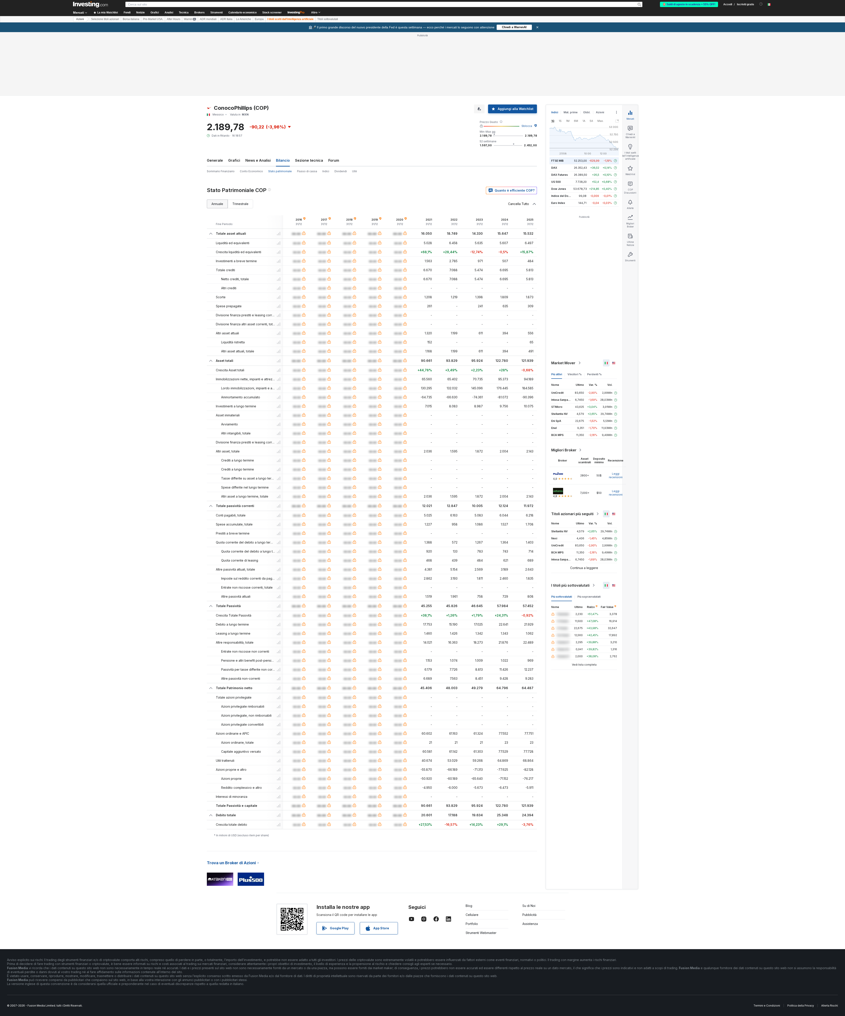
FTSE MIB (557, 160)
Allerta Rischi (829, 1005)
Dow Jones (558, 188)
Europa (259, 19)
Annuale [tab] (217, 204)
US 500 (556, 181)
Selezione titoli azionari (105, 19)
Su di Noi (528, 906)
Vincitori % (575, 374)
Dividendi (340, 171)
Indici (325, 171)
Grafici (234, 160)
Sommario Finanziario (221, 171)
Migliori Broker (564, 450)
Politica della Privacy (800, 1005)
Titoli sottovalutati (327, 19)
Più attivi (556, 374)
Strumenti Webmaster (481, 933)
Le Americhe (243, 19)
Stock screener (272, 12)
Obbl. (586, 112)
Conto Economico (251, 171)
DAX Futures (559, 174)
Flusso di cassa (307, 171)
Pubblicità (529, 915)
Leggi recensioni (616, 475)
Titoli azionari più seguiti (572, 514)
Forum (333, 160)
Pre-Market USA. (153, 19)
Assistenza (530, 924)
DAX (554, 167)
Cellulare (472, 915)
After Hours (173, 19)
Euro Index (558, 203)
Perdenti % (594, 374)
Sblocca (527, 126)
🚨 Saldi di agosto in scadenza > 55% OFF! (689, 4)
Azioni (80, 19)
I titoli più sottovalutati (570, 585)
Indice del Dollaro (562, 196)
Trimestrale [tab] (240, 204)
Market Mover (563, 363)
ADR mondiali (208, 19)
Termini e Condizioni (766, 1005)
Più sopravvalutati (589, 596)
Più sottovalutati (561, 596)
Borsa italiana (131, 19)
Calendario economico (242, 12)
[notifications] (761, 4)
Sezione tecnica (309, 160)
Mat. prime (571, 112)
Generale (215, 160)
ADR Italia (226, 19)
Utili (354, 171)
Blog (469, 906)
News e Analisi (258, 160)
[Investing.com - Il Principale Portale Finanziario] (90, 4)
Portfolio (472, 924)
